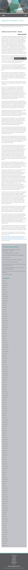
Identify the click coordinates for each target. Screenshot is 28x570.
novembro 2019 (5, 373)
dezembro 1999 (5, 541)
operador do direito (11, 239)
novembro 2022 (5, 296)
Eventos (14, 561)
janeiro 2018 (5, 408)
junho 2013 (5, 459)
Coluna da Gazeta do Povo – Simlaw (11, 32)
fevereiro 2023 (5, 292)
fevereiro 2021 (5, 342)
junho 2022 (5, 307)
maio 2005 (4, 527)
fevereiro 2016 (5, 439)
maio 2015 (4, 452)
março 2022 (5, 314)
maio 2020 (4, 360)
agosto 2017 (5, 413)
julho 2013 (4, 457)
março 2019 (5, 391)
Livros (14, 557)
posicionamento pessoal (19, 239)
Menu (4, 15)
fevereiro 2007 (5, 521)
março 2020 (5, 364)
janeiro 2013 (5, 463)
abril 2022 (4, 311)
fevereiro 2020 (5, 366)
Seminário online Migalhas (7, 274)
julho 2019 (4, 382)
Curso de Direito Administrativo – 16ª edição (11, 253)
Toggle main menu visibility (26, 15)
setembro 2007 (5, 519)
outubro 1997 (5, 545)
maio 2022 (4, 309)
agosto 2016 (5, 426)
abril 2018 (4, 404)
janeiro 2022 (5, 318)
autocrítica (5, 236)
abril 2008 (4, 516)
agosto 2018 (5, 397)
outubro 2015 (5, 448)
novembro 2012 (5, 466)
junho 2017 (5, 415)
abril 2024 (4, 281)
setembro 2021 (5, 327)
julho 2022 (4, 305)
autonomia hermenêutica (11, 236)
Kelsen (7, 239)
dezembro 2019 (5, 371)
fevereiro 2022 (5, 316)
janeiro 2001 (5, 536)
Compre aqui (14, 562)
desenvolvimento (4, 237)
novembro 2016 (5, 419)
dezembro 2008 (5, 510)
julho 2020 (4, 355)
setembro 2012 (5, 468)
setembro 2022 (5, 300)
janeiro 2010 (5, 494)
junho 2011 (5, 486)
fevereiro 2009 (5, 508)
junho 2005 (5, 525)
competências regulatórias (20, 236)
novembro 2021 (5, 322)
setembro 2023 (5, 285)
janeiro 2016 (5, 441)
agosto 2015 (5, 450)
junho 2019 (5, 384)
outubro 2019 (5, 375)
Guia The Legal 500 (6, 257)
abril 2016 (4, 435)
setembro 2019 (5, 378)
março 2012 (5, 477)
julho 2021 (4, 331)
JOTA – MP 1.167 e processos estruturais (10, 262)
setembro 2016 (5, 424)
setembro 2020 (5, 351)
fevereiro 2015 (5, 455)
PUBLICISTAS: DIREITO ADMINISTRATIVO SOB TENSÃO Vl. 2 (14, 255)
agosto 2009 (5, 503)
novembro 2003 (5, 532)
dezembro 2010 (5, 488)
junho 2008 (5, 512)
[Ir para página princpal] (6, 63)
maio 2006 (4, 523)
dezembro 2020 (5, 344)
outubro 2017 (5, 411)
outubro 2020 (5, 349)
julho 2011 (4, 483)
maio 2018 (4, 402)
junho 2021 (5, 333)
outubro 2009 (5, 499)
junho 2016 (5, 430)
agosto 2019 (5, 380)
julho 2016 (4, 428)
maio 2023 (4, 287)
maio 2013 (4, 461)
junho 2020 (5, 358)
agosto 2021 (5, 329)
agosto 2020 (5, 353)
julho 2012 (4, 470)
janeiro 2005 (5, 530)
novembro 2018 (5, 395)
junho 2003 (5, 534)
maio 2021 (4, 336)
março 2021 (5, 340)
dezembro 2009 (5, 497)
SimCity (25, 239)
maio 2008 (4, 514)
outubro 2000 (5, 538)
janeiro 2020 (5, 369)
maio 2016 (4, 433)
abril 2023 (4, 289)
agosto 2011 (5, 481)
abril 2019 (4, 389)
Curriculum (14, 555)
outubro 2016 (5, 422)
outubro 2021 (5, 325)
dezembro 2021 (5, 320)
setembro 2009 (5, 501)
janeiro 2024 (5, 283)
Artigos (14, 558)
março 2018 (5, 406)
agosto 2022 (5, 303)
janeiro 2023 (5, 294)
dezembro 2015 (5, 444)
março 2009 (5, 505)
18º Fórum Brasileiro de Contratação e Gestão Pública (12, 259)
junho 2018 (5, 400)
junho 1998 (5, 543)
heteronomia (10, 237)
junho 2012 (5, 472)
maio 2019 (4, 386)
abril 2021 (4, 338)
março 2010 (5, 492)
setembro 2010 (5, 490)
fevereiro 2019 (5, 393)
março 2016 (5, 437)
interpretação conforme (16, 237)
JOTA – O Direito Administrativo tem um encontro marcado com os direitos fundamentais (13, 268)
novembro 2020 (5, 347)
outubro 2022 (5, 298)
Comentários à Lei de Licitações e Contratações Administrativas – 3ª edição (11, 250)
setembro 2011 (5, 479)
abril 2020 (4, 362)
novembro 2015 (5, 446)
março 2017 (5, 417)
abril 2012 (4, 474)
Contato (14, 563)
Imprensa (8, 240)
